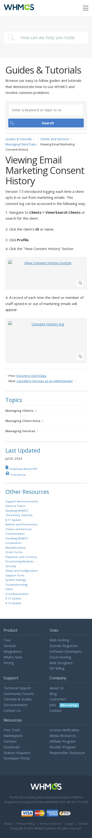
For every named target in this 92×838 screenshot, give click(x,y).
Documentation (16, 705)
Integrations (13, 651)
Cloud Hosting (60, 657)
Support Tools (14, 575)
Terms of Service (50, 824)
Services (10, 646)
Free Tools (12, 730)
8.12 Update (13, 598)
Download (11, 747)
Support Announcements (21, 501)
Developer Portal (16, 758)
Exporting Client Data (31, 376)
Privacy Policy (26, 824)
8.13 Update (13, 603)
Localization (13, 543)
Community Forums (19, 693)
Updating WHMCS (16, 510)
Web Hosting (59, 640)
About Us (57, 688)
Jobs (63, 705)
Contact (56, 710)
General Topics (15, 506)
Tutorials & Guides (18, 699)
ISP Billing (57, 668)
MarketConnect (15, 547)
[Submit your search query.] (11, 37)
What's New (13, 657)
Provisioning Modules (19, 561)
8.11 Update (13, 520)
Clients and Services (54, 139)
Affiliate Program (62, 741)
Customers (58, 699)
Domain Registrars (64, 646)
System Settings (15, 580)
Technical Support (17, 688)
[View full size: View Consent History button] (46, 273)
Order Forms (14, 552)
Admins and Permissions (21, 524)
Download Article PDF (24, 469)
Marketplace (13, 735)
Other (9, 589)
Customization (15, 533)
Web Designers (61, 663)
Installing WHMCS (16, 538)
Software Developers (66, 651)
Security (10, 566)
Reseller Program (63, 747)
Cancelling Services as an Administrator (45, 381)
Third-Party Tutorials (19, 515)
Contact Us (12, 710)
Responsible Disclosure (67, 752)
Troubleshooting (16, 584)
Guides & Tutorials (18, 139)
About (8, 824)
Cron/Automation (17, 594)
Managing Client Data (20, 144)
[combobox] (46, 37)
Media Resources (63, 735)
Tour (7, 640)
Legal (69, 824)
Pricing (9, 663)
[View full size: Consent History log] (46, 340)
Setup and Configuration (21, 570)
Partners (10, 741)
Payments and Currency (21, 557)
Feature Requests (17, 752)
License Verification (64, 730)
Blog (53, 693)
